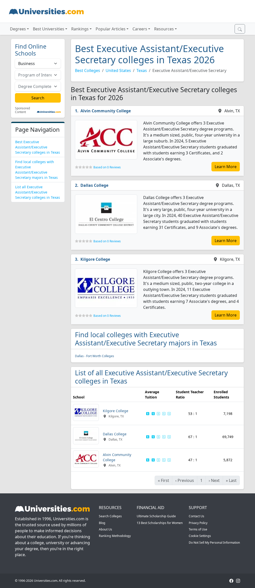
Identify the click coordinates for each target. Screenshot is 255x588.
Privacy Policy (198, 523)
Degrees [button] (18, 29)
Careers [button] (139, 29)
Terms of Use (198, 529)
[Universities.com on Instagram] (238, 581)
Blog (102, 523)
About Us (105, 529)
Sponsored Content (22, 110)
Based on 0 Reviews (107, 167)
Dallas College (94, 185)
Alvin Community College (105, 111)
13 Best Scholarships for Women (160, 523)
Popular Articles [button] (111, 29)
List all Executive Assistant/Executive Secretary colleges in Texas (37, 192)
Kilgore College (95, 259)
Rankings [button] (80, 29)
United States (118, 70)
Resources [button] (164, 29)
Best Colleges (87, 70)
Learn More (226, 166)
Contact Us (196, 516)
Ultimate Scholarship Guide (156, 516)
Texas (141, 70)
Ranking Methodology (115, 536)
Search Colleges (110, 516)
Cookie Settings (200, 536)
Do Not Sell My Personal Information (214, 542)
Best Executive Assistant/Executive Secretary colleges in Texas (37, 147)
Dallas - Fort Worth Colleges (94, 356)
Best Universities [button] (48, 29)
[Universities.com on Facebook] (231, 581)
